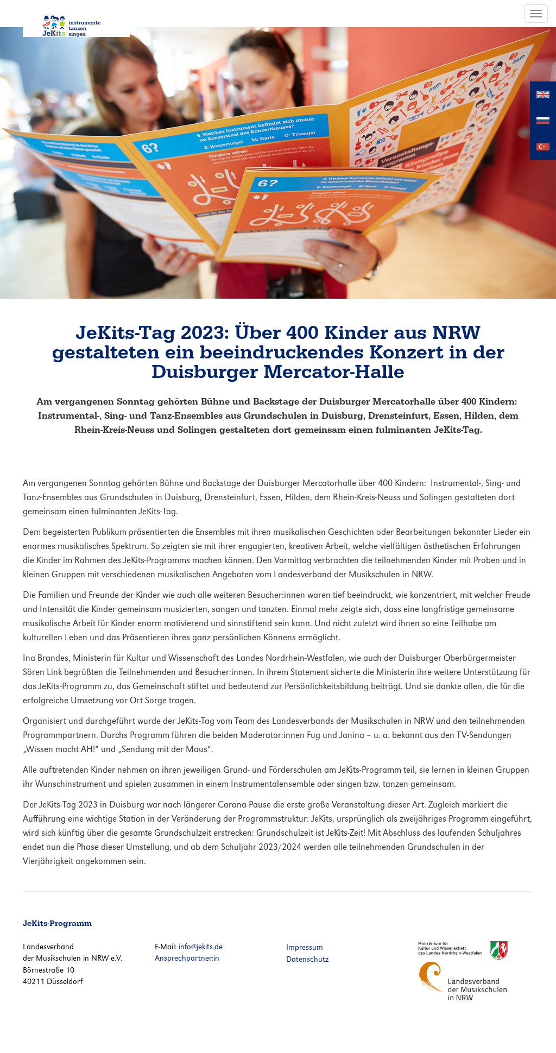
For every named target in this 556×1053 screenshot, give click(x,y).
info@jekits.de (201, 946)
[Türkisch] (543, 146)
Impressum (304, 947)
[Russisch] (543, 120)
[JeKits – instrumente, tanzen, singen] (76, 18)
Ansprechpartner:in (187, 958)
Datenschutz (307, 959)
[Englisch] (543, 94)
